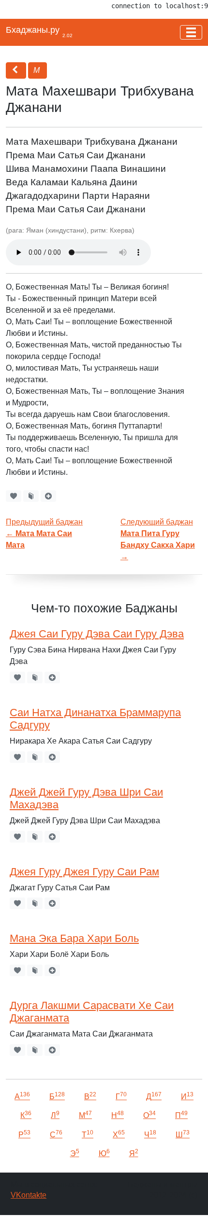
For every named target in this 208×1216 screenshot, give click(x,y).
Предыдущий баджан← (44, 533)
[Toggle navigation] (191, 32)
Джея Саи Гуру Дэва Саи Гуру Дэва (97, 634)
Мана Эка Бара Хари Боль (74, 938)
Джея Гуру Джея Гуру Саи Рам (84, 872)
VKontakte (28, 1195)
